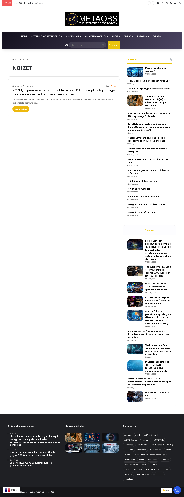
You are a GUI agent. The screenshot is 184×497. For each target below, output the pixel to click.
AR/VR (115, 36)
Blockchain (72, 36)
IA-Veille (153, 464)
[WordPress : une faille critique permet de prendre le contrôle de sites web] (92, 437)
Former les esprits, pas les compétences (148, 88)
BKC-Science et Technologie (162, 445)
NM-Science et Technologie (157, 469)
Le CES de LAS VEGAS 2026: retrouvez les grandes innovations (156, 286)
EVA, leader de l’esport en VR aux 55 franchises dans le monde (157, 300)
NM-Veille (128, 474)
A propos (142, 36)
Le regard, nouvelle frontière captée (146, 204)
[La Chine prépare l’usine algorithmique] (110, 448)
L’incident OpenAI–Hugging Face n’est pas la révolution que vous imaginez (147, 139)
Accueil (17, 59)
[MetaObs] (92, 19)
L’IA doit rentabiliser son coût (142, 181)
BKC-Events (142, 445)
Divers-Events (130, 454)
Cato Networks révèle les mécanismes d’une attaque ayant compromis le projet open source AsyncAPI (149, 127)
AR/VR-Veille (159, 440)
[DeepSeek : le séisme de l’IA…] (135, 396)
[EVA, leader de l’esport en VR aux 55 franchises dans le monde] (135, 301)
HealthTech (152, 459)
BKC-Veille (128, 450)
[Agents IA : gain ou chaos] (92, 448)
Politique (159, 474)
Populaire (149, 230)
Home (24, 36)
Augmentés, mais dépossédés (143, 196)
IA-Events (165, 459)
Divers (127, 36)
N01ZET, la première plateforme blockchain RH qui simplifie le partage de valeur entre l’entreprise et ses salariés (63, 92)
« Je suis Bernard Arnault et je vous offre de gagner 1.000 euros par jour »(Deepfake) (158, 271)
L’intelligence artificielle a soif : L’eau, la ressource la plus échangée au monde (158, 366)
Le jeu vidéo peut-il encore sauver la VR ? (148, 80)
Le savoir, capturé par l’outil (142, 212)
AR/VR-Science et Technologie (137, 440)
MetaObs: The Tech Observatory (28, 3)
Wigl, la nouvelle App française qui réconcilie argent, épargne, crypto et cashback (158, 350)
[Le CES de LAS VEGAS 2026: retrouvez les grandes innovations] (135, 287)
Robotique (128, 479)
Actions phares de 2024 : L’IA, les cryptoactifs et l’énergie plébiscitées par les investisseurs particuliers (149, 381)
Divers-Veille (129, 459)
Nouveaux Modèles (95, 36)
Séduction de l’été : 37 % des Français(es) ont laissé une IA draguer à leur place (158, 101)
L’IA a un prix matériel (138, 188)
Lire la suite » (21, 109)
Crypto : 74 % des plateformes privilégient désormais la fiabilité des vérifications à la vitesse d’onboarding (158, 317)
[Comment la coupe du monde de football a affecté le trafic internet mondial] (73, 448)
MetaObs (18, 86)
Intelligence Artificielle (45, 36)
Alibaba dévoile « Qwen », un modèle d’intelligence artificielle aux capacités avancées (148, 334)
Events (157, 36)
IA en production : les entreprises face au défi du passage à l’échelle (148, 115)
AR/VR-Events (150, 435)
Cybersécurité (156, 450)
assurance (128, 445)
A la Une (127, 435)
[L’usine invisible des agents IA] (135, 72)
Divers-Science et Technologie (152, 454)
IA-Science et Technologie (135, 464)
